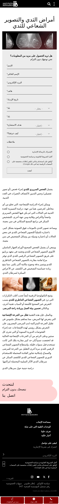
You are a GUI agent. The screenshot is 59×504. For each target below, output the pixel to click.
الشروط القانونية (42, 156)
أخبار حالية (46, 435)
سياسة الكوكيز (43, 483)
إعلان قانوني (29, 483)
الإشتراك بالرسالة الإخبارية (42, 152)
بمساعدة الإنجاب (43, 422)
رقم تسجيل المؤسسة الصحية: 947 (34, 486)
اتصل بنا (8, 396)
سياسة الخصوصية (27, 156)
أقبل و (36, 156)
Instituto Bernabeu (10, 4)
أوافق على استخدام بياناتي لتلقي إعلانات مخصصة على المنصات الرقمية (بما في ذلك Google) (32, 162)
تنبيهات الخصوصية (14, 483)
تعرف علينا (46, 431)
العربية (10, 478)
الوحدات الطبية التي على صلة (38, 426)
